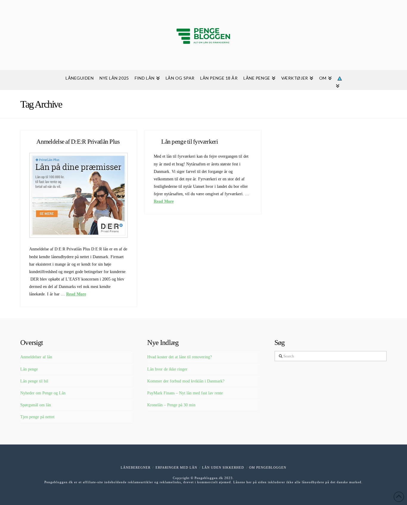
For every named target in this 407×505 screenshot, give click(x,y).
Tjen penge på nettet (37, 417)
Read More (76, 294)
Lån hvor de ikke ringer (167, 369)
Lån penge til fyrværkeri (189, 141)
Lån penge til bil (34, 381)
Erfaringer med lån (176, 467)
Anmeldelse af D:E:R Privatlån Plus (77, 141)
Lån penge (29, 369)
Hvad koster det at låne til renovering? (179, 357)
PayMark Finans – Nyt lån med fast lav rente (185, 393)
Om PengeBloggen (267, 467)
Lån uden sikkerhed (223, 467)
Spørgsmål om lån (35, 405)
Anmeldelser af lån (36, 357)
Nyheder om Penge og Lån (43, 393)
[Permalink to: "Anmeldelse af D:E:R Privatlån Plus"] (79, 195)
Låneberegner (135, 467)
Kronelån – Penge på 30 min (171, 405)
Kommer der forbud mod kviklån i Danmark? (185, 381)
